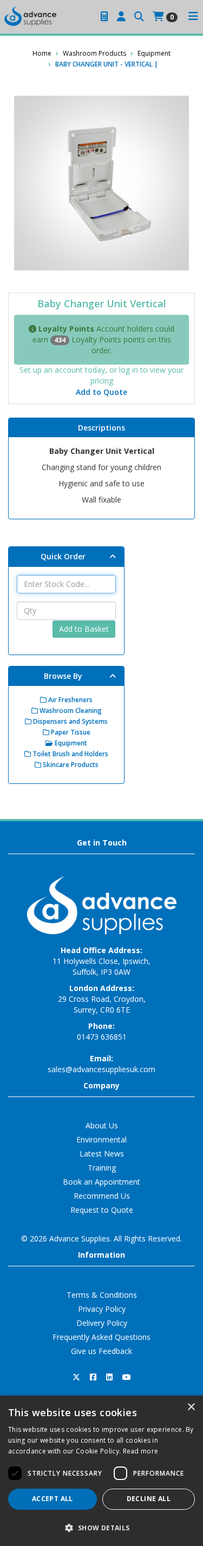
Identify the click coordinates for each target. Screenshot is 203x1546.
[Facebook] (93, 1377)
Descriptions (101, 428)
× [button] (191, 1407)
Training (102, 1167)
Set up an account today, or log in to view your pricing (101, 375)
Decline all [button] (149, 1498)
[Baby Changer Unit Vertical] (101, 183)
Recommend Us (102, 1196)
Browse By (63, 676)
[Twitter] (76, 1377)
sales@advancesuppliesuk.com (101, 1069)
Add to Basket (84, 629)
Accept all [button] (52, 1498)
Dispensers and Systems (69, 721)
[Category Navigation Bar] (193, 16)
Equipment (154, 53)
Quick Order (63, 556)
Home (41, 53)
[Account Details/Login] (121, 16)
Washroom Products (94, 53)
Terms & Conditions (102, 1295)
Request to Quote (101, 1210)
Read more (141, 1451)
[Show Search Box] (139, 16)
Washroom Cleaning (70, 710)
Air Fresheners (70, 699)
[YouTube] (126, 1377)
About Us (102, 1125)
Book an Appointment (101, 1182)
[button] (101, 1527)
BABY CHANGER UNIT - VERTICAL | (106, 64)
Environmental (101, 1139)
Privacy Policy (102, 1309)
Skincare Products (70, 764)
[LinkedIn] (109, 1377)
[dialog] (101, 1471)
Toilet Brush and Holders (69, 753)
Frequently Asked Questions (101, 1337)
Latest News (102, 1153)
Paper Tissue (69, 732)
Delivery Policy (101, 1323)
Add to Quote (101, 392)
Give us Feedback (101, 1351)
